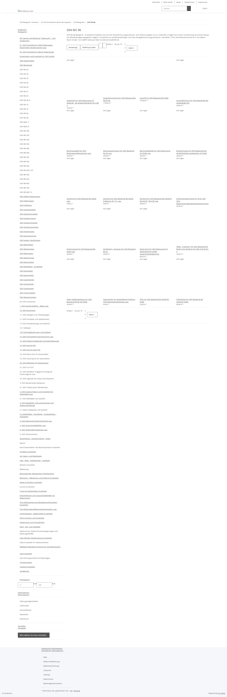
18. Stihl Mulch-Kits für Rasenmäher (34, 354)
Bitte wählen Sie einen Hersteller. (33, 635)
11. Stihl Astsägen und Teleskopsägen (35, 315)
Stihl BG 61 (24, 91)
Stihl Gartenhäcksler (28, 210)
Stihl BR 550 (24, 179)
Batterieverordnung (51, 666)
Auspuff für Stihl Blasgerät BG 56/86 (154, 98)
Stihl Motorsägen (26, 253)
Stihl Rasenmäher (27, 275)
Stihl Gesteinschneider (29, 214)
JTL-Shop (221, 693)
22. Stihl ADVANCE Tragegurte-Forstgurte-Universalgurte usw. (36, 373)
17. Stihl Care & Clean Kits (30, 350)
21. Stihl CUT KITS (27, 367)
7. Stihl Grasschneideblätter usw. (33, 425)
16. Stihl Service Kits (28, 345)
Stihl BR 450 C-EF (26, 170)
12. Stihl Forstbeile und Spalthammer (34, 319)
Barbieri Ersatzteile (27, 465)
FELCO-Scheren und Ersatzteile (32, 518)
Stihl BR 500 (24, 175)
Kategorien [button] (22, 30)
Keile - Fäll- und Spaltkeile (30, 527)
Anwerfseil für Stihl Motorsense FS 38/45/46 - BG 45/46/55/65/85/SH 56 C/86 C (83, 103)
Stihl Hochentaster (27, 231)
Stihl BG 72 (24, 104)
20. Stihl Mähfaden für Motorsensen (34, 363)
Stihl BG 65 (24, 96)
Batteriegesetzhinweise (52, 683)
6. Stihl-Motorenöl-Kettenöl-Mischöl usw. (36, 421)
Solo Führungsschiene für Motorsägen (35, 558)
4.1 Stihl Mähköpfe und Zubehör (32, 399)
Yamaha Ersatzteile (27, 567)
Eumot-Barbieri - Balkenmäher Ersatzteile (36, 514)
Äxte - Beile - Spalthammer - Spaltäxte (35, 460)
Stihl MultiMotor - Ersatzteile (31, 267)
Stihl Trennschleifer (27, 293)
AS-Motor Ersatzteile (28, 452)
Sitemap (46, 675)
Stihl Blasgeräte (26, 65)
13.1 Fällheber (25, 328)
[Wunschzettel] (198, 8)
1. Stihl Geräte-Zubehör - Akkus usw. (34, 306)
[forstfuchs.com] (25, 11)
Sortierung (73, 47)
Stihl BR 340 (24, 140)
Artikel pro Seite (89, 47)
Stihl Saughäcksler (27, 280)
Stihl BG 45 (24, 69)
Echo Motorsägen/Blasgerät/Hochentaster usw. (38, 509)
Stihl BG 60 (24, 87)
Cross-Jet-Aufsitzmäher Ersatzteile (33, 491)
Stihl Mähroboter (26, 245)
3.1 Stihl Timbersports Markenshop (34, 387)
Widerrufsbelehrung (51, 661)
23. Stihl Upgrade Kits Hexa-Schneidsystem (37, 379)
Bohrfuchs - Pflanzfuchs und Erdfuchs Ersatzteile (39, 478)
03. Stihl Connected (27, 302)
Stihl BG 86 (24, 118)
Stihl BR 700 (24, 188)
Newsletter (24, 614)
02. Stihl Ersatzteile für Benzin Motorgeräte (37, 52)
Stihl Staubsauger (27, 288)
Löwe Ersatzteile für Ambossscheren (34, 542)
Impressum (202, 2)
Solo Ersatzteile (26, 554)
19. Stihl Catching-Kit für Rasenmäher (35, 358)
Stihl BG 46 (24, 74)
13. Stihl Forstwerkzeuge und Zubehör (35, 323)
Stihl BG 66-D (25, 100)
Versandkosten (25, 610)
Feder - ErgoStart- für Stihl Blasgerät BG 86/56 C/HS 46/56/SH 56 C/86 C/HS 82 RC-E (192, 249)
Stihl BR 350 (24, 144)
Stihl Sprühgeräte (27, 284)
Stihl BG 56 (24, 83)
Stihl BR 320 (24, 135)
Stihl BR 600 (24, 183)
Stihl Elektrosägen (27, 201)
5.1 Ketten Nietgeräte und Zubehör (34, 410)
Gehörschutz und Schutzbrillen (32, 522)
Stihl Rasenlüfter (26, 271)
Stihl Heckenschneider (28, 223)
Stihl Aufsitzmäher (27, 61)
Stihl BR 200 (24, 131)
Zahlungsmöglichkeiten (29, 601)
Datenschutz (189, 2)
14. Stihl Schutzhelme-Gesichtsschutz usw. (37, 337)
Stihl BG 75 (24, 109)
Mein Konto (168, 2)
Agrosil (22, 443)
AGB (45, 657)
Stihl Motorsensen (27, 258)
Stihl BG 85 (24, 113)
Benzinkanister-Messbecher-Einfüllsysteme (37, 474)
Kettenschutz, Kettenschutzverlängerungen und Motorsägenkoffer (39, 532)
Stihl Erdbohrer (26, 205)
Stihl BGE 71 (24, 122)
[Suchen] (189, 8)
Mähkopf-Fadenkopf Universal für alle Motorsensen (40, 547)
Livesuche (47, 670)
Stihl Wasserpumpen (28, 297)
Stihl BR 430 (24, 161)
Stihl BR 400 (24, 153)
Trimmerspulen (26, 562)
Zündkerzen (24, 571)
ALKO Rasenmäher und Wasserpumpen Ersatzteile (40, 447)
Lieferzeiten (24, 606)
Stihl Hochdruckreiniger (29, 227)
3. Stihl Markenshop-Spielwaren (32, 383)
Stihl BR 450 (24, 166)
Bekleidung (24, 469)
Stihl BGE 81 (24, 126)
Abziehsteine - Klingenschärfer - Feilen (35, 439)
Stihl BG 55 (24, 78)
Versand (77, 691)
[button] (194, 8)
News (178, 2)
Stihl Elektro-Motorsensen (30, 196)
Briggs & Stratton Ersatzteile (31, 482)
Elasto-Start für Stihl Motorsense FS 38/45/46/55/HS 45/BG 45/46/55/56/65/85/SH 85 (154, 251)
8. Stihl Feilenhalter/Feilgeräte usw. (34, 430)
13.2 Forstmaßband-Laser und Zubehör (35, 332)
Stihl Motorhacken (27, 249)
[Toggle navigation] (21, 6)
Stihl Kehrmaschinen (28, 236)
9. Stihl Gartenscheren (28, 434)
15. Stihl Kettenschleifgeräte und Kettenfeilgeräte (39, 341)
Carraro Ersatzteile (27, 487)
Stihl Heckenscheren (28, 218)
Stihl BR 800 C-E (26, 192)
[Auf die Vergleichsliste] (68, 96)
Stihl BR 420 (24, 157)
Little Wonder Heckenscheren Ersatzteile (36, 538)
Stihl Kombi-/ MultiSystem (30, 240)
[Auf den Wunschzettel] (72, 96)
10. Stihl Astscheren (27, 310)
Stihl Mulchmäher (27, 262)
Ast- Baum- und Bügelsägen (31, 456)
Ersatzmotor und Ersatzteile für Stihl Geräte (37, 56)
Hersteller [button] (22, 626)
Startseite (156, 2)
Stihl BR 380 (24, 148)
